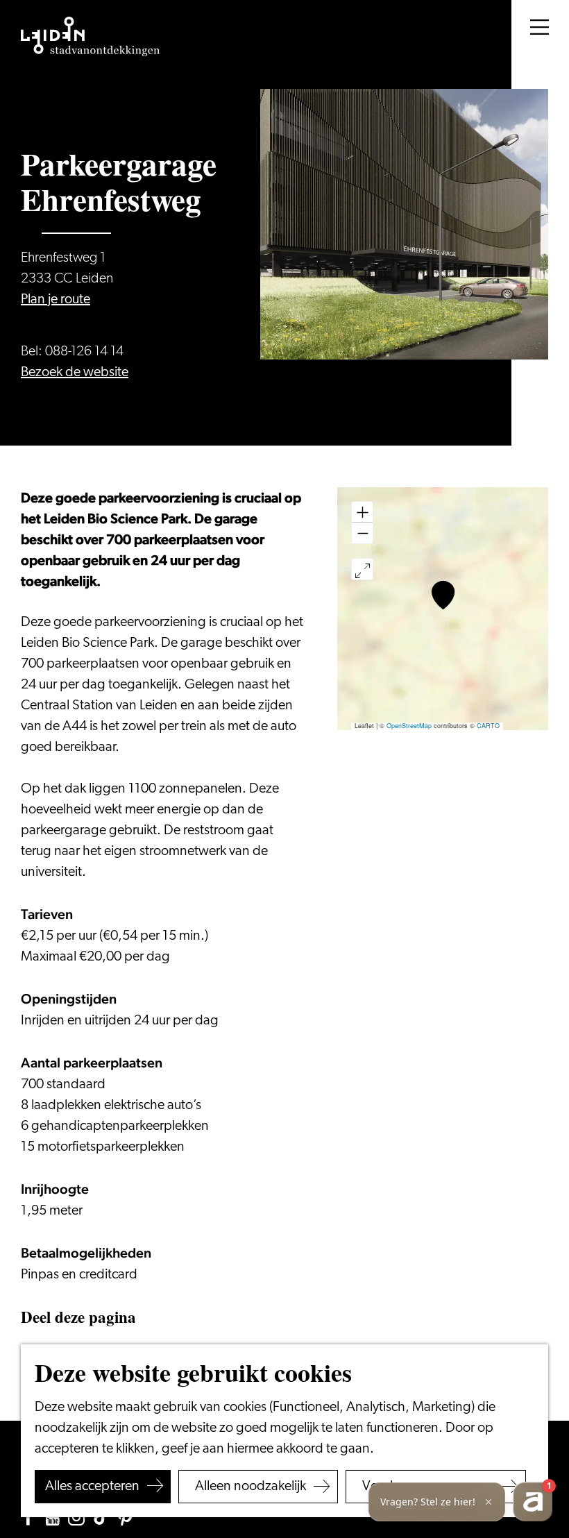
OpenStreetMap (409, 725)
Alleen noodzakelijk (250, 1487)
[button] (443, 595)
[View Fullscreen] (362, 569)
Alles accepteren (92, 1487)
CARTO (488, 725)
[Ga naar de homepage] (90, 37)
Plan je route (55, 300)
